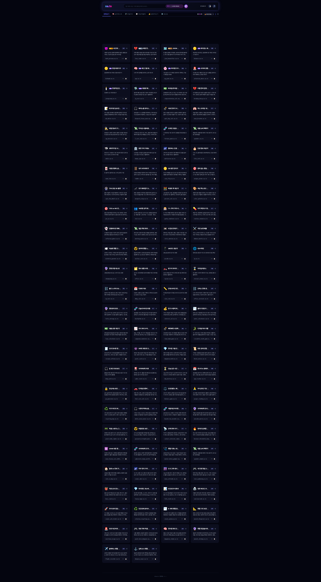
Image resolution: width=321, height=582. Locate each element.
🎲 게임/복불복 (141, 14)
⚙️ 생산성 (164, 14)
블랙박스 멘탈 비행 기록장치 (176, 6)
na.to (108, 6)
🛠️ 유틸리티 (129, 14)
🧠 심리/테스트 (117, 14)
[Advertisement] (160, 30)
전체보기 (106, 14)
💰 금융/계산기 (153, 14)
